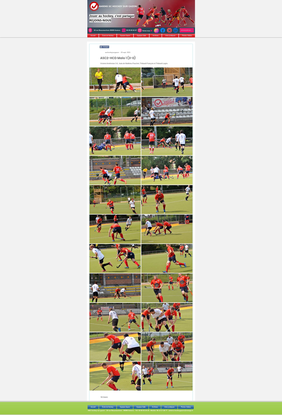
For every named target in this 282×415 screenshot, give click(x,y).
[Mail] (140, 30)
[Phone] (124, 30)
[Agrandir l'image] (115, 81)
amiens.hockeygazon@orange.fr (181, 410)
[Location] (90, 30)
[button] (93, 35)
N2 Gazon (104, 397)
